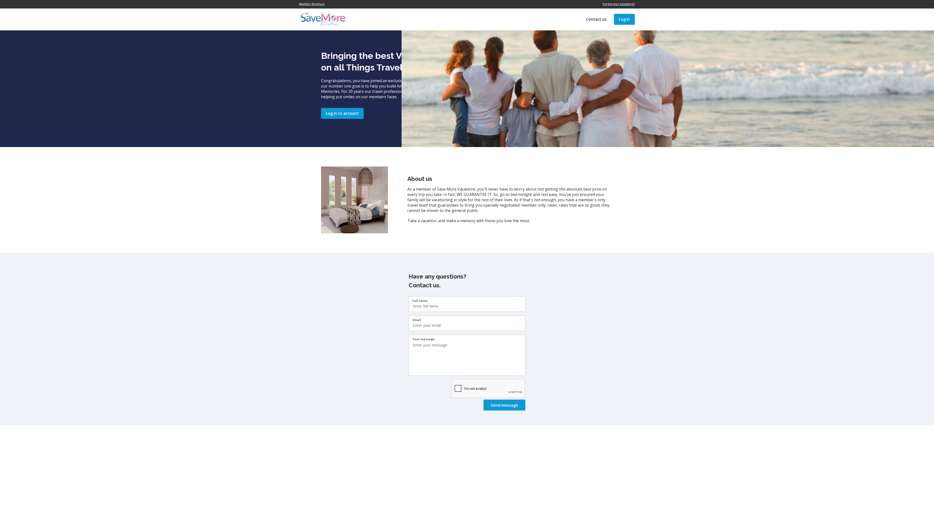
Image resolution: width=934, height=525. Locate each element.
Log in (624, 19)
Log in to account (342, 113)
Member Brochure (311, 4)
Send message (504, 405)
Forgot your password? (619, 4)
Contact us (596, 19)
